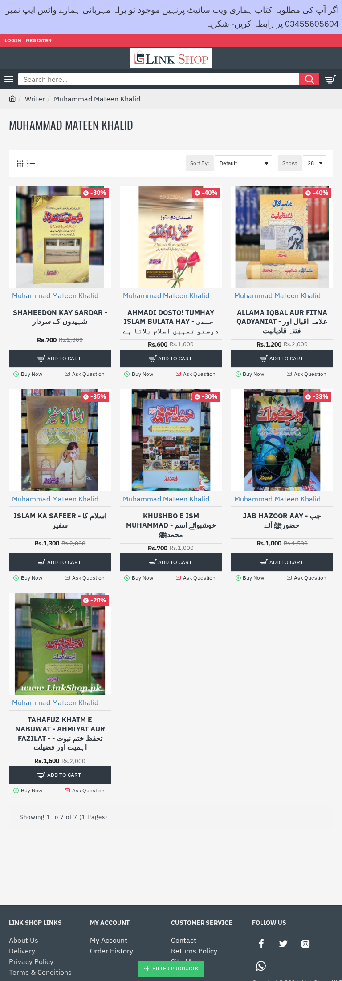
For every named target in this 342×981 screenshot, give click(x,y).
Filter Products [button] (175, 968)
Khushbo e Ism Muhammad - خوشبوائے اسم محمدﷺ (171, 525)
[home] (12, 98)
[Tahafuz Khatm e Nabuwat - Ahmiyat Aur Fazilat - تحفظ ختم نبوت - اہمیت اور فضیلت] (60, 644)
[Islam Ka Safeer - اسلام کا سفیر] (60, 440)
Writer (35, 98)
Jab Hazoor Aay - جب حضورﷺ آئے (282, 520)
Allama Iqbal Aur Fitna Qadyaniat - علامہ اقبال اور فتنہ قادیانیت (282, 321)
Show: (289, 163)
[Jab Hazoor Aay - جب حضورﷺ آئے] (282, 440)
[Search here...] (309, 79)
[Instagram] (305, 944)
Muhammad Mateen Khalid (55, 295)
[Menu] (9, 79)
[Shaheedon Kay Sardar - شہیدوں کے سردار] (60, 236)
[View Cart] (331, 79)
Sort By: (199, 163)
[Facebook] (261, 944)
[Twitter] (283, 944)
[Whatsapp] (261, 966)
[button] (60, 358)
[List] (31, 163)
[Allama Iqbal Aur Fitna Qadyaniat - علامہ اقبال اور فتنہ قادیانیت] (282, 236)
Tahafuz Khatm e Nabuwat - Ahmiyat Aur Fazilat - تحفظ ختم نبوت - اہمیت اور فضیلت (60, 733)
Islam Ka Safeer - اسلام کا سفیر (60, 520)
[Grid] (19, 163)
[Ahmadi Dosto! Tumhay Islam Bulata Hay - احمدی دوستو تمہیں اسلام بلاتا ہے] (171, 236)
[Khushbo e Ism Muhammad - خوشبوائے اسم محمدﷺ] (171, 440)
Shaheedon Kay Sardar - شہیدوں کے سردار (60, 317)
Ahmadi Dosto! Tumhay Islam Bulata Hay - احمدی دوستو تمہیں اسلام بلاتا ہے (171, 321)
